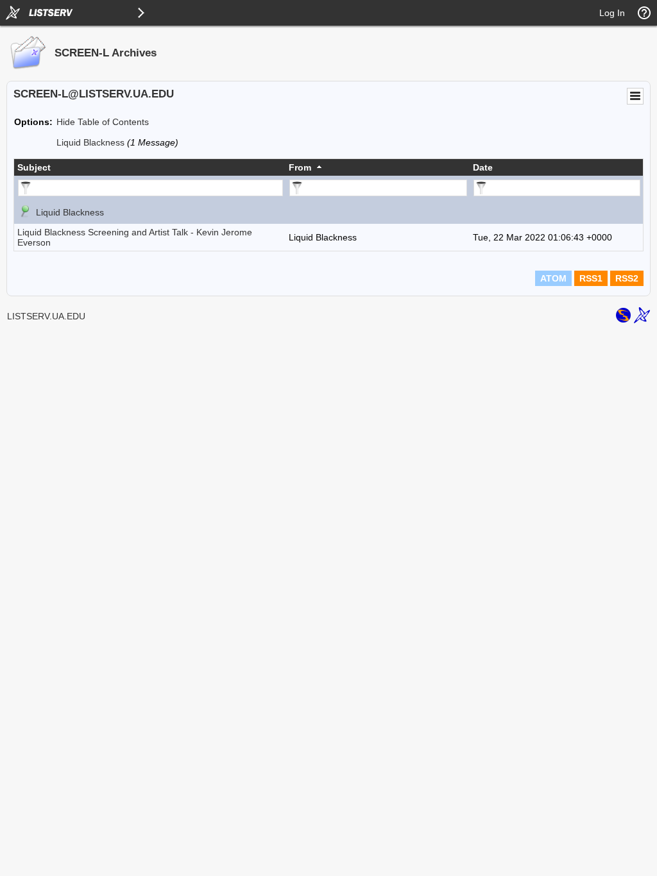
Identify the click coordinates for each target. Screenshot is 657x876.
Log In (612, 13)
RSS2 (626, 278)
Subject (34, 167)
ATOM (553, 278)
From (300, 167)
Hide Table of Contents (102, 122)
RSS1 (590, 278)
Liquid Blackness (90, 142)
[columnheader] (150, 167)
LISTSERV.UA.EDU (46, 316)
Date (483, 167)
